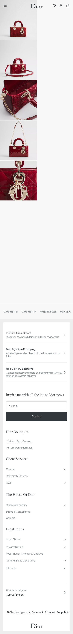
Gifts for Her (11, 311)
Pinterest (50, 612)
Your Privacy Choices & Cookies (24, 553)
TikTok (10, 612)
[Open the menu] (6, 6)
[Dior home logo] (36, 6)
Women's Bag (48, 311)
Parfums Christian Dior (19, 447)
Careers (10, 517)
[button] (18, 20)
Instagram (21, 612)
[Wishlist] (54, 6)
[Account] (61, 6)
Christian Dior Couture (19, 441)
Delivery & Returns (17, 475)
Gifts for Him (29, 311)
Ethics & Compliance (18, 511)
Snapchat (62, 612)
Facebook (37, 612)
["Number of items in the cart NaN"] (68, 6)
